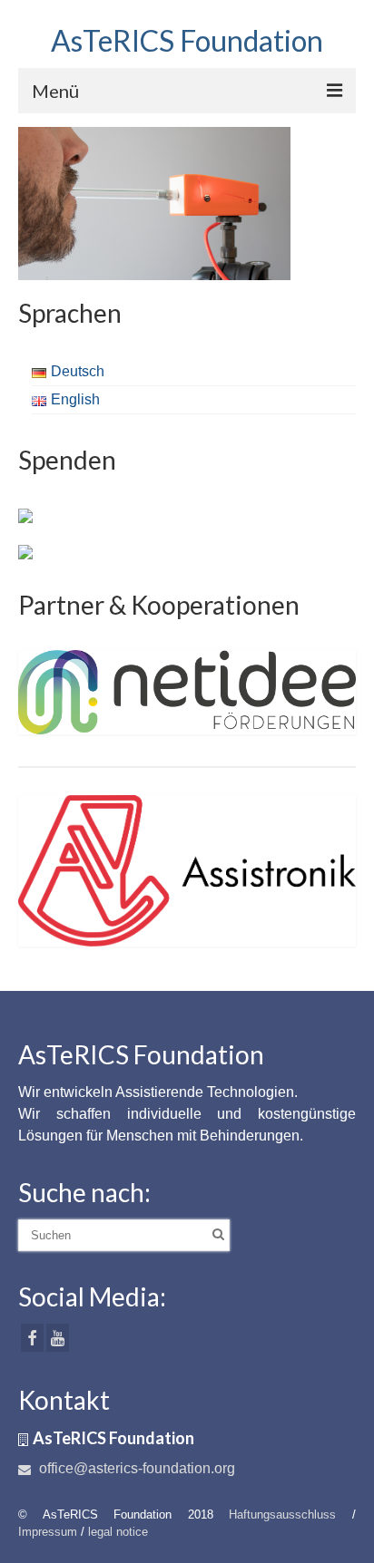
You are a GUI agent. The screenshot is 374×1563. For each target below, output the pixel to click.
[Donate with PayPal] (25, 514)
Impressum (47, 1532)
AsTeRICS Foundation (187, 40)
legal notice (118, 1532)
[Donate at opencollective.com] (25, 550)
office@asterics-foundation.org (135, 1468)
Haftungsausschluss (282, 1514)
